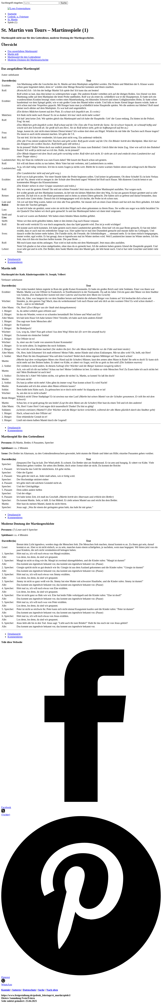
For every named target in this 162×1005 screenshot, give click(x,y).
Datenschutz (29, 990)
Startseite (12, 13)
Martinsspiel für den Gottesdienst (24, 57)
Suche (41, 990)
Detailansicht (14, 259)
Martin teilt (13, 54)
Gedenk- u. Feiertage (18, 16)
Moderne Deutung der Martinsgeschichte (28, 59)
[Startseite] (19, 8)
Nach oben (52, 990)
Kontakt (5, 990)
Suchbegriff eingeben (12, 2)
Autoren (16, 990)
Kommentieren (15, 262)
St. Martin (13, 19)
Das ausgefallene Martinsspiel (22, 51)
